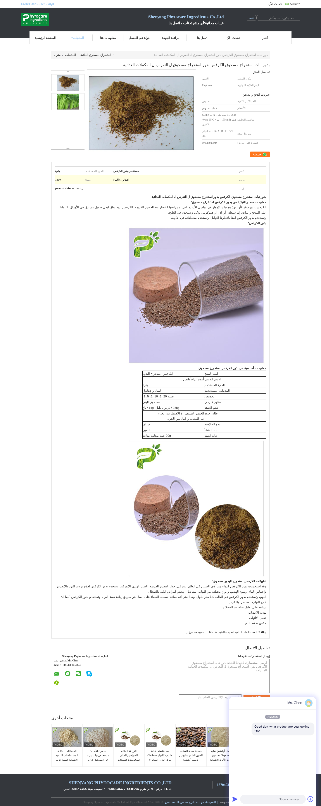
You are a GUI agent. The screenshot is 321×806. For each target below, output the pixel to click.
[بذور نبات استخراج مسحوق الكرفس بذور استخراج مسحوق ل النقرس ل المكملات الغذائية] (68, 82)
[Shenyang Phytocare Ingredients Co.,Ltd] (45, 19)
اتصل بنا (202, 37)
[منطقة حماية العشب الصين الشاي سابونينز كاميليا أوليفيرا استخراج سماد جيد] (191, 737)
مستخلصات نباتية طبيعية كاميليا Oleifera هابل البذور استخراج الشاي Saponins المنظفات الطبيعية (160, 759)
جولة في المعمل (139, 37)
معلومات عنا (108, 37)
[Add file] (310, 799)
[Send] (234, 799)
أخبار (265, 37)
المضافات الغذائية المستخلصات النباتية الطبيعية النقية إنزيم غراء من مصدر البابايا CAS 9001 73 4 (67, 759)
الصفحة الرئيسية (45, 37)
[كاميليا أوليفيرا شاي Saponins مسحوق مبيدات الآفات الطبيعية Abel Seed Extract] (222, 737)
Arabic (294, 4)
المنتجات (78, 37)
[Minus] (235, 703)
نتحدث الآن (275, 4)
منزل (57, 55)
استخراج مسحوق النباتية (95, 55)
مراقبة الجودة (170, 37)
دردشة (257, 154)
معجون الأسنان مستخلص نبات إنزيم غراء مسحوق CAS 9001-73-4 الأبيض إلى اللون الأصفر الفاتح (98, 759)
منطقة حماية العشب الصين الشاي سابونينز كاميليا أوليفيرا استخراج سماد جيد (191, 757)
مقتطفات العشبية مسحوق (202, 632)
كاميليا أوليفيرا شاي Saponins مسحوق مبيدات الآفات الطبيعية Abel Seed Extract (222, 757)
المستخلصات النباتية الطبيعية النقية (238, 632)
